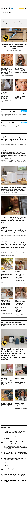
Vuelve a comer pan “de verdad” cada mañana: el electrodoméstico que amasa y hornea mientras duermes (13, 189)
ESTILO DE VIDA (4, 92)
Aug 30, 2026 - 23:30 (20, 74)
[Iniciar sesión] (26, 8)
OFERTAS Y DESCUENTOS (5, 300)
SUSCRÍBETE (21, 8)
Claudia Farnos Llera (19, 74)
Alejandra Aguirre (4, 75)
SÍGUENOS (23, 122)
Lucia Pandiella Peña (5, 281)
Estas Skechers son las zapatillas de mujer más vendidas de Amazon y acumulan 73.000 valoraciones (7, 96)
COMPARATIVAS (4, 67)
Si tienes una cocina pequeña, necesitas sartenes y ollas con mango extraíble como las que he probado (13, 230)
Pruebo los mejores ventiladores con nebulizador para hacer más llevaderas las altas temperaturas (21, 406)
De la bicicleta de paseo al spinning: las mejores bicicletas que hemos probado (6, 276)
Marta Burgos (4, 100)
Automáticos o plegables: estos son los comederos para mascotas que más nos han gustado (7, 71)
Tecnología (3, 16)
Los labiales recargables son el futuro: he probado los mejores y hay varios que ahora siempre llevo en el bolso (7, 381)
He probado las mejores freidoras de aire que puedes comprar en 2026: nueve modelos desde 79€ (15, 475)
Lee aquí (16, 23)
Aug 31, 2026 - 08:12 (17, 50)
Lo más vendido (16, 16)
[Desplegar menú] (2, 8)
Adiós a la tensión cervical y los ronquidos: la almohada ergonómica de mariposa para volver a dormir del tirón (13, 154)
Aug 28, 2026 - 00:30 (20, 315)
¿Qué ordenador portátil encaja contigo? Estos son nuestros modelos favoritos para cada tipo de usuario (20, 277)
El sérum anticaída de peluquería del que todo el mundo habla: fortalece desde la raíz (21, 70)
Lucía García (9, 50)
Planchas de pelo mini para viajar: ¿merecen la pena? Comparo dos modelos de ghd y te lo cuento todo (21, 381)
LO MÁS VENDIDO (4, 241)
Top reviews (22, 16)
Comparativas (9, 16)
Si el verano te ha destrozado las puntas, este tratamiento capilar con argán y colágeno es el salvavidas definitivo (21, 306)
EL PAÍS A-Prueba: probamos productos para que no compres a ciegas (13, 324)
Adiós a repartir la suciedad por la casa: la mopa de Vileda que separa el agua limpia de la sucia (13, 139)
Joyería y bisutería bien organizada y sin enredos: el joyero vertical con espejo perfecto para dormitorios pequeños (13, 220)
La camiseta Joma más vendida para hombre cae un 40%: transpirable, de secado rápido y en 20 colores (15, 470)
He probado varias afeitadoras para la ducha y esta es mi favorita (14, 46)
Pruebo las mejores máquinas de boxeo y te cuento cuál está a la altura (7, 405)
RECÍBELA (23, 111)
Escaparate (6, 12)
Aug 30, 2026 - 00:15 (20, 102)
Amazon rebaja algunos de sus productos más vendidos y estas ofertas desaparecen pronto (6, 306)
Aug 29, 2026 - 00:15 (13, 192)
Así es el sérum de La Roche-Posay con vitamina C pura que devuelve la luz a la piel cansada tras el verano (20, 97)
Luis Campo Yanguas (5, 192)
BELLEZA (16, 67)
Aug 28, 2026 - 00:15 (6, 314)
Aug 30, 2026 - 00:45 (11, 158)
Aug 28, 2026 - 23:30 (6, 282)
